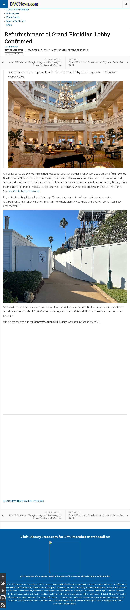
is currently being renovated (24, 191)
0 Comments (11, 46)
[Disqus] (65, 366)
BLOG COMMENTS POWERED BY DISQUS (23, 501)
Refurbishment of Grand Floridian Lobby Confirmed (57, 37)
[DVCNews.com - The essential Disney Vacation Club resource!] (24, 4)
